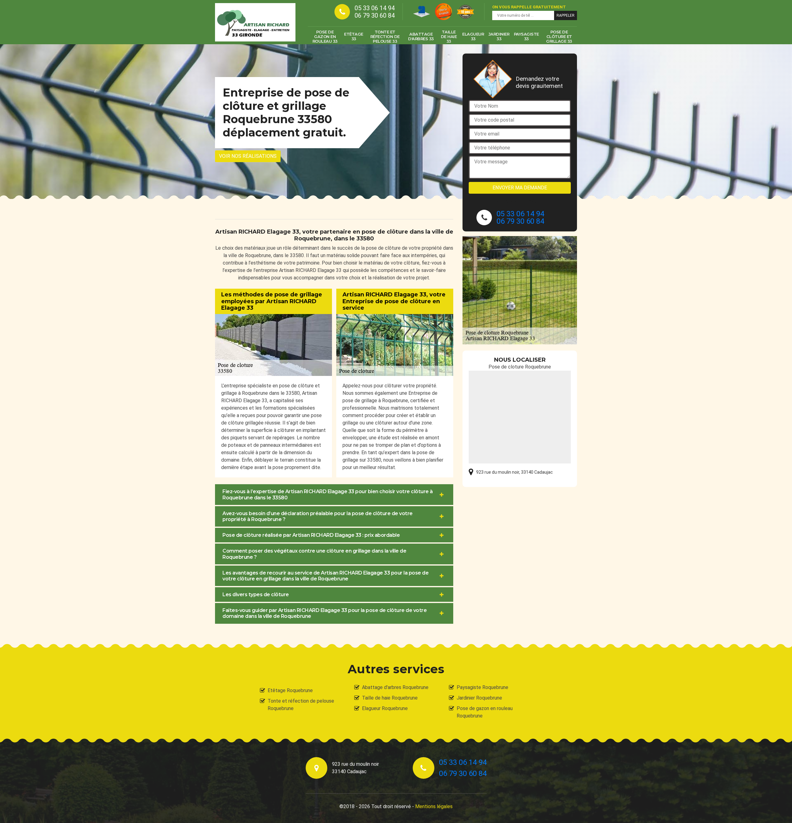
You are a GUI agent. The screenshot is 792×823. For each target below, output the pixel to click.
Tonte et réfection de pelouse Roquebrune (301, 704)
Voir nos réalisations (248, 156)
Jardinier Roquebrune (479, 698)
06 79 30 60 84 (375, 15)
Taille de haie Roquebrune (390, 698)
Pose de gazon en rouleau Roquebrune (485, 712)
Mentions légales (434, 806)
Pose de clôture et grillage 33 (559, 36)
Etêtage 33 (353, 36)
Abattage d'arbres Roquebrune (395, 687)
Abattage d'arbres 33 (421, 36)
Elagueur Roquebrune (385, 708)
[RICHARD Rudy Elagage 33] (255, 22)
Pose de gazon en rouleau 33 (325, 36)
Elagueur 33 (473, 36)
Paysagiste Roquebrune (482, 687)
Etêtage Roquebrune (290, 690)
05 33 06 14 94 (375, 8)
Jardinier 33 (499, 36)
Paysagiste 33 (526, 36)
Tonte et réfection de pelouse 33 (385, 36)
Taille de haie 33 (449, 36)
